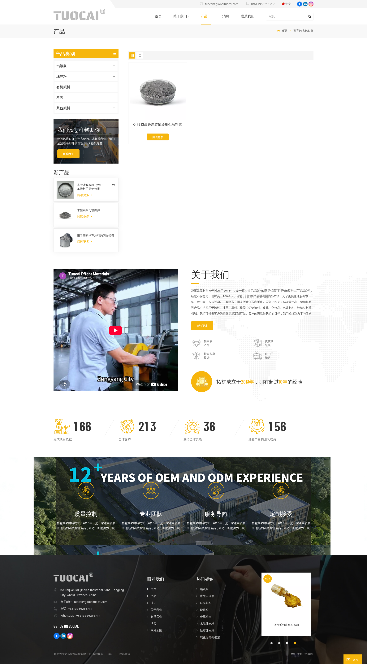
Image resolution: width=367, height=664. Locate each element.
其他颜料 (63, 108)
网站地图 (156, 630)
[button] (271, 643)
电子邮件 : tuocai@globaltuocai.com (83, 602)
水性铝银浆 (207, 596)
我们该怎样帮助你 (78, 129)
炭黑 (59, 97)
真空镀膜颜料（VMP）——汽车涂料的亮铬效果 (96, 187)
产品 (205, 16)
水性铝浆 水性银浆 (89, 210)
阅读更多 (83, 195)
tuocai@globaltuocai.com (221, 4)
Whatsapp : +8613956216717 (80, 615)
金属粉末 (205, 616)
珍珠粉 (204, 610)
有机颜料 (63, 87)
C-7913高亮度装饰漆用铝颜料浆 (157, 124)
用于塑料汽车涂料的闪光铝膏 (95, 235)
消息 (225, 16)
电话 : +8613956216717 (76, 608)
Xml (110, 654)
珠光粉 (61, 76)
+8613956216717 (263, 4)
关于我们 (180, 16)
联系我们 (247, 16)
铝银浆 (61, 66)
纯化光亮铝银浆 (210, 637)
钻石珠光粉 (207, 630)
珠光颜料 (205, 603)
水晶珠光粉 (207, 623)
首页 (158, 16)
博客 (153, 623)
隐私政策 (124, 654)
